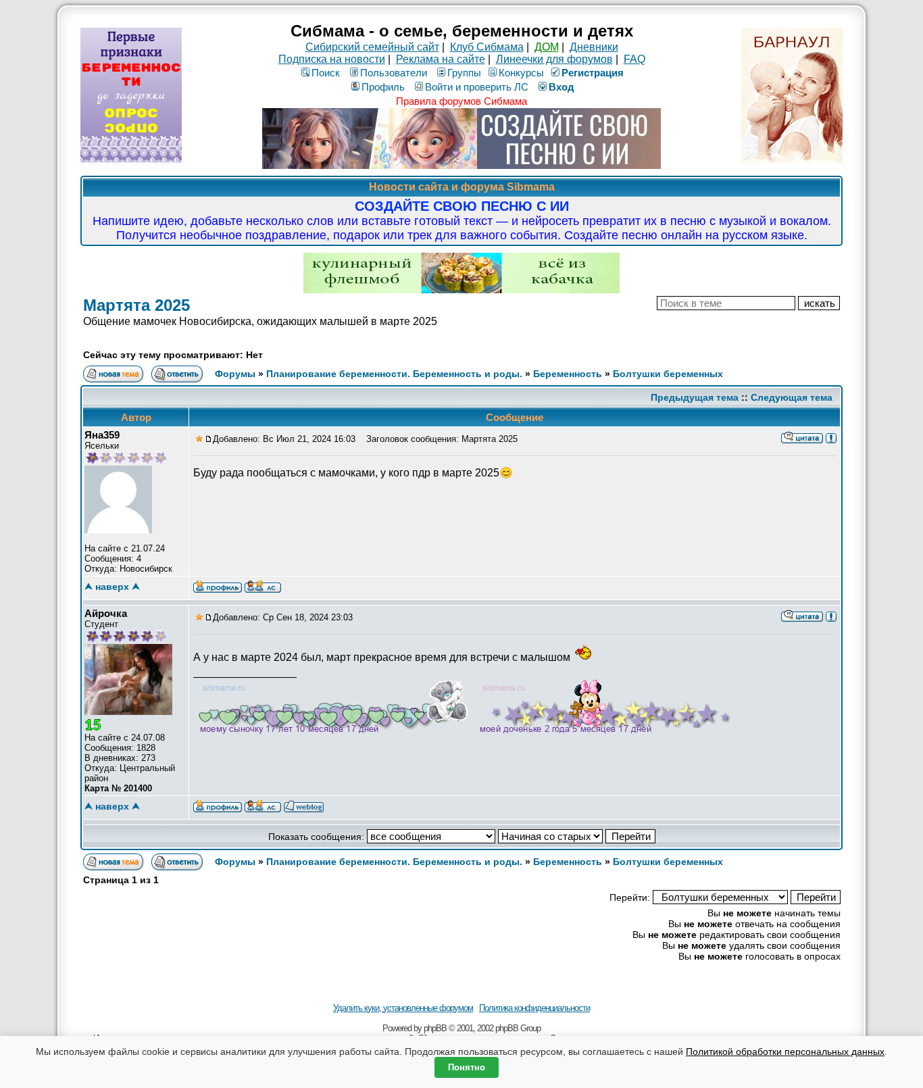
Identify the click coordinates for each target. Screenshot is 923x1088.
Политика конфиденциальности (534, 1008)
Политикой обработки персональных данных (785, 1051)
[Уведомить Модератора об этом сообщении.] (831, 437)
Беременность (567, 373)
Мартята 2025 (136, 305)
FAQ (634, 59)
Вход (561, 87)
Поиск (325, 72)
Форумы (235, 373)
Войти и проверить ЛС (476, 87)
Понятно (466, 1067)
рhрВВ (435, 1028)
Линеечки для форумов (554, 59)
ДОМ (546, 47)
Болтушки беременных (668, 373)
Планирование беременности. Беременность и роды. (394, 373)
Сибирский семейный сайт (372, 47)
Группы (464, 72)
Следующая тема (791, 397)
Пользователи (393, 72)
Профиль (383, 87)
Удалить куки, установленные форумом (403, 1008)
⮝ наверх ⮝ (112, 586)
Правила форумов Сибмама (461, 101)
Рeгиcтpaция (593, 72)
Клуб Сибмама (487, 47)
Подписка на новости (331, 59)
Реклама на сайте (440, 59)
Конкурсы (521, 72)
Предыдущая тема (695, 397)
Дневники (594, 47)
